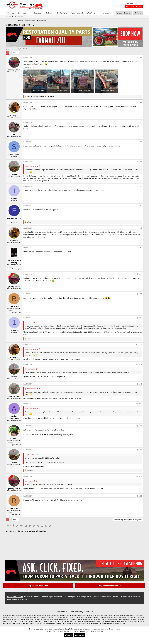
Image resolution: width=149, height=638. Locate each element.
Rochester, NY (16, 269)
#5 (141, 162)
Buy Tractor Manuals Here (110, 585)
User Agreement (100, 618)
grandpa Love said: (31, 166)
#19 (140, 476)
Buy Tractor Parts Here (38, 585)
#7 (141, 206)
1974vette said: (30, 369)
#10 (140, 274)
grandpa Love (12, 49)
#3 (141, 122)
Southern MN (16, 313)
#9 (141, 248)
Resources (22, 13)
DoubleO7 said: (30, 454)
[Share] (137, 57)
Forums (11, 13)
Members (105, 13)
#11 (140, 294)
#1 (141, 57)
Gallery (49, 13)
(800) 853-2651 (131, 3)
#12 (140, 318)
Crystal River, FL (16, 445)
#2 (141, 102)
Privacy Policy (113, 618)
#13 (140, 345)
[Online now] (14, 112)
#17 (140, 426)
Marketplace (36, 13)
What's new (91, 13)
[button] (27, 13)
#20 (140, 496)
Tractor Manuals (77, 13)
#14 (140, 364)
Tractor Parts (62, 13)
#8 (141, 228)
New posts (19, 17)
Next (14, 53)
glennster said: (30, 322)
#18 (140, 450)
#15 (140, 384)
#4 (141, 142)
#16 (140, 404)
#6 (141, 186)
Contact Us (10, 17)
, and (41, 96)
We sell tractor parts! (15, 596)
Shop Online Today (19, 599)
